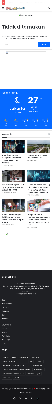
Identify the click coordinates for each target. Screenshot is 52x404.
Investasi (5, 319)
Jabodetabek (7, 304)
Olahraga (5, 311)
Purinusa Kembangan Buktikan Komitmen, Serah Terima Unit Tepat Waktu (13, 218)
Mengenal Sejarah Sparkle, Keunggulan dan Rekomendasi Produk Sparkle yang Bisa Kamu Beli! (38, 219)
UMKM (16, 378)
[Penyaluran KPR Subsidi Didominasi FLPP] (38, 146)
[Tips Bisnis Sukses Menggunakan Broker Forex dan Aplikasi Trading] (13, 146)
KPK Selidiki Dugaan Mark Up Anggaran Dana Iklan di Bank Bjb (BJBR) (13, 187)
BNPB (24, 361)
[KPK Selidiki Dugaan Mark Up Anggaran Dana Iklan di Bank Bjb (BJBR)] (13, 176)
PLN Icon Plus (38, 370)
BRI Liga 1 (39, 361)
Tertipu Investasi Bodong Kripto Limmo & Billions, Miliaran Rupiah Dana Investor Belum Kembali (38, 189)
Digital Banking (18, 365)
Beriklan (39, 388)
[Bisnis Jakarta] (15, 8)
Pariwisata (6, 336)
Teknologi (5, 307)
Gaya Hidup (6, 325)
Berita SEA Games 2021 (11, 361)
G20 (28, 365)
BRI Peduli (6, 365)
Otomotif (5, 344)
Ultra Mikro (7, 378)
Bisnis (4, 315)
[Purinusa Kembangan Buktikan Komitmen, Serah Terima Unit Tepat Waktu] (13, 205)
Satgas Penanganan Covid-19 (13, 374)
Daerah (4, 300)
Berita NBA (35, 357)
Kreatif (4, 329)
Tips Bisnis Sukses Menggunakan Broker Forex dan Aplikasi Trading (11, 159)
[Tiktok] (38, 399)
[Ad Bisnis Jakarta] (26, 15)
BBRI (14, 357)
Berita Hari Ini (23, 357)
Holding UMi (37, 365)
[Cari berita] (49, 9)
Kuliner (4, 332)
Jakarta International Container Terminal (16, 370)
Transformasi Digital (33, 374)
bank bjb (6, 357)
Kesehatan (6, 340)
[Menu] (3, 9)
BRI (31, 361)
